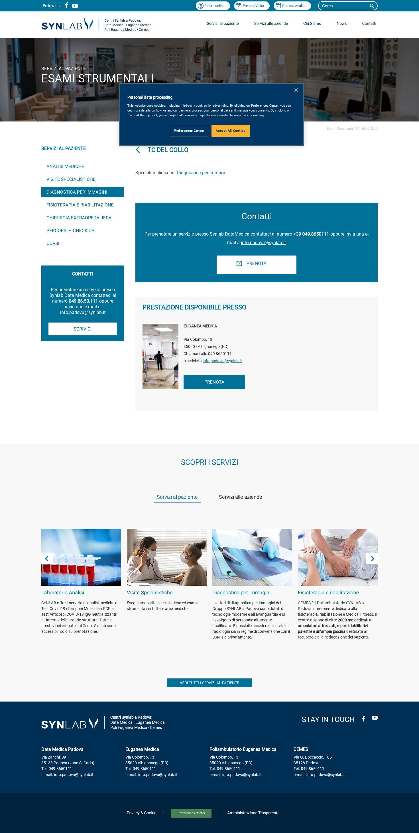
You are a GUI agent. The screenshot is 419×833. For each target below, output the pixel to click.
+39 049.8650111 (311, 234)
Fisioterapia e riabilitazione (79, 205)
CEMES (301, 749)
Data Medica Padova (62, 749)
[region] (211, 114)
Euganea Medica (142, 749)
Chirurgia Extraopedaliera (78, 217)
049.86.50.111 (83, 301)
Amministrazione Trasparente (253, 813)
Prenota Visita (253, 6)
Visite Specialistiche (70, 179)
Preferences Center (191, 813)
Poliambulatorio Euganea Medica (243, 749)
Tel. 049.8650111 (56, 769)
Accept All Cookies (230, 131)
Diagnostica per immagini (76, 192)
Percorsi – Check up (70, 230)
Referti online (214, 6)
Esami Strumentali (341, 129)
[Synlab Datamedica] (96, 31)
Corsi (52, 243)
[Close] (296, 90)
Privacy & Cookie (141, 813)
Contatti (369, 23)
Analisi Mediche (65, 166)
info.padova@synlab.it (263, 242)
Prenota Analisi (293, 6)
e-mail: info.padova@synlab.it (67, 775)
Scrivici (82, 329)
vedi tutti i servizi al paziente (209, 683)
